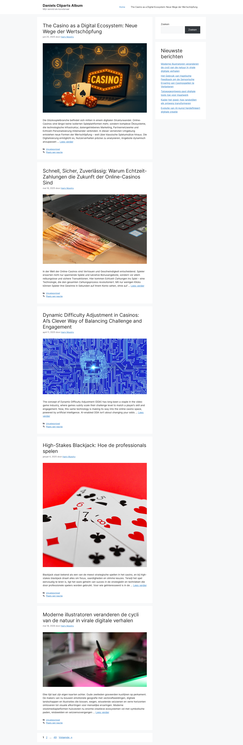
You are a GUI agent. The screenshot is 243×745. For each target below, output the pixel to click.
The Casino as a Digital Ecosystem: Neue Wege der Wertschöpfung (164, 7)
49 (55, 737)
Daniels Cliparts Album (63, 5)
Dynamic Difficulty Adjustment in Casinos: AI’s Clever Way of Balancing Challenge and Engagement (92, 321)
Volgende (65, 737)
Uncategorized (53, 149)
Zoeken (165, 24)
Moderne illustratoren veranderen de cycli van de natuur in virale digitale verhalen (91, 617)
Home (122, 7)
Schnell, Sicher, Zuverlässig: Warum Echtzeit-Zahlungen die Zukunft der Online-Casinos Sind (95, 177)
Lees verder (66, 141)
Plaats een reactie (54, 152)
